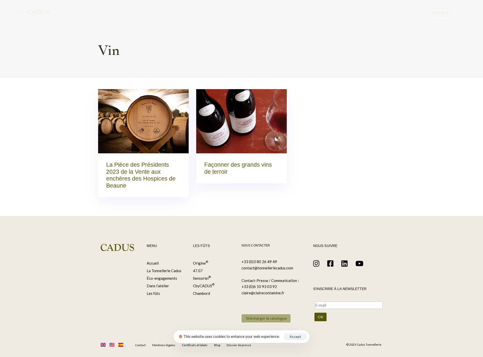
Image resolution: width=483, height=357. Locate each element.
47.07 (198, 270)
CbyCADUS (203, 285)
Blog (217, 345)
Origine (200, 262)
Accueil (153, 263)
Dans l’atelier (158, 285)
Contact (140, 345)
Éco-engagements (162, 278)
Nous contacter (256, 245)
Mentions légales (163, 345)
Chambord (201, 293)
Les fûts (153, 293)
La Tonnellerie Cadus (164, 270)
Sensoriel (202, 277)
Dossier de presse (239, 345)
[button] (21, 12)
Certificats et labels (195, 345)
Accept (295, 336)
